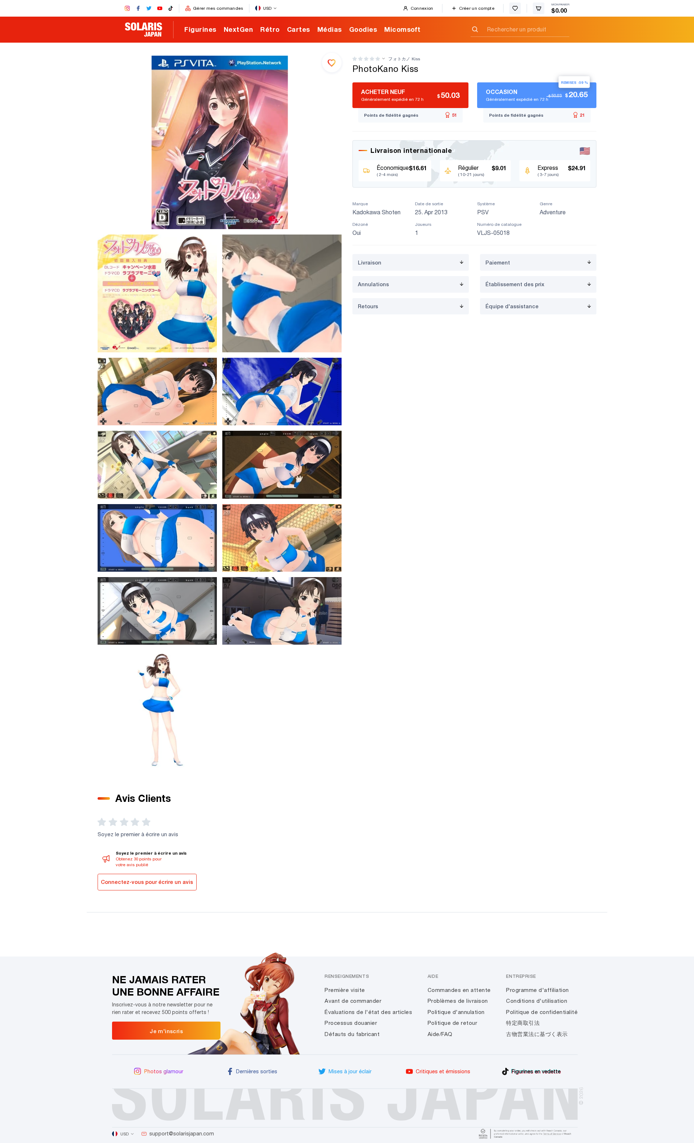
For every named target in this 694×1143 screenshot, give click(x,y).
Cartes (298, 29)
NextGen (238, 29)
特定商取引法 (523, 1023)
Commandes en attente (459, 990)
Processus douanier (351, 1023)
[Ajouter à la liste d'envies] (332, 62)
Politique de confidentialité (542, 1012)
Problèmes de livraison (458, 1001)
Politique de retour (452, 1023)
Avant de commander (353, 1001)
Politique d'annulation (456, 1012)
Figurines (200, 29)
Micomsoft (402, 29)
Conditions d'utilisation (536, 1001)
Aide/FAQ (440, 1034)
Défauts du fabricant (352, 1034)
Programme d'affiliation (537, 990)
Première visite (345, 990)
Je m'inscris (166, 1031)
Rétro (270, 29)
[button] (366, 58)
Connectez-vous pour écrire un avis (147, 882)
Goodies (363, 29)
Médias (329, 29)
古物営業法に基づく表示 (537, 1034)
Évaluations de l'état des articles (368, 1012)
